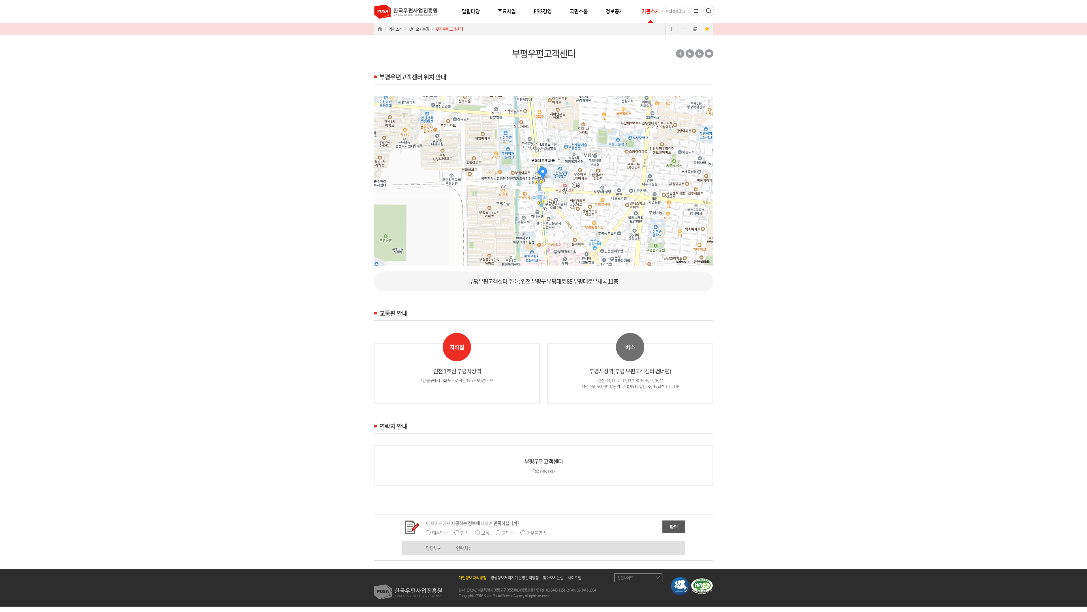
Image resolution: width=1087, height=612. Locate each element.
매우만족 (440, 532)
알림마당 (471, 11)
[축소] (706, 180)
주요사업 (507, 11)
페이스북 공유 (680, 53)
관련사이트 (625, 577)
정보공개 (614, 11)
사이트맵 (574, 577)
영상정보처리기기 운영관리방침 (515, 577)
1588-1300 (547, 471)
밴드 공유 (699, 53)
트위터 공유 (690, 53)
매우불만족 (536, 532)
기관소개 (650, 11)
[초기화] (706, 191)
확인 (674, 526)
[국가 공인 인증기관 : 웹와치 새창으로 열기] (701, 585)
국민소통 (579, 11)
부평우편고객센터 (449, 29)
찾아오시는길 (419, 29)
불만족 (508, 532)
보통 (485, 532)
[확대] (706, 170)
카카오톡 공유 (709, 53)
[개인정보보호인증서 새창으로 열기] (680, 585)
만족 (464, 532)
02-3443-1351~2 (557, 589)
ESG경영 (543, 11)
